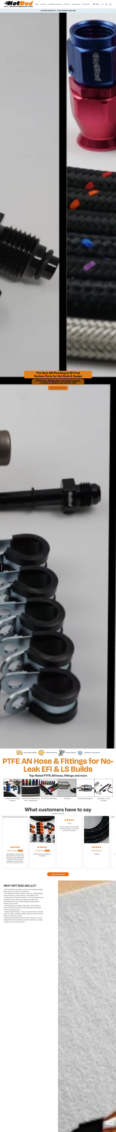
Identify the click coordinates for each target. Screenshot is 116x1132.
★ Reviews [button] (1, 567)
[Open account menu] (106, 4)
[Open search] (103, 4)
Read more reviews (58, 874)
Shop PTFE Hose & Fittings (58, 388)
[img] (15, 847)
